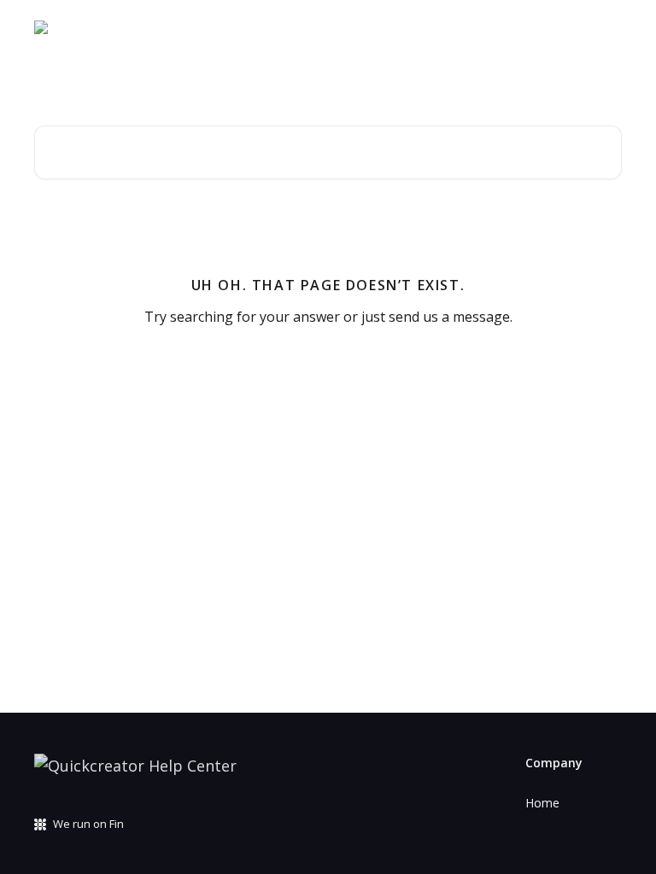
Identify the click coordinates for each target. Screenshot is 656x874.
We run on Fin (88, 823)
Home (542, 803)
